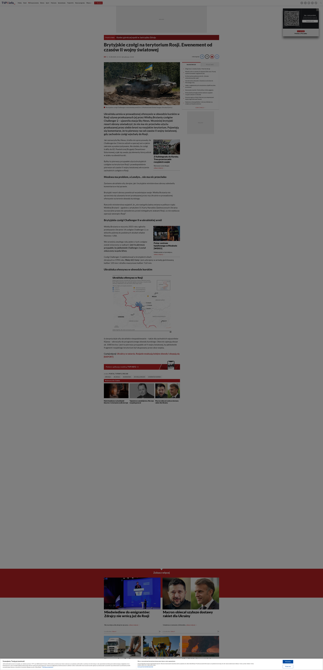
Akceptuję (288, 661)
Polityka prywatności (47, 667)
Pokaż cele (288, 666)
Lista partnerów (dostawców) (145, 666)
